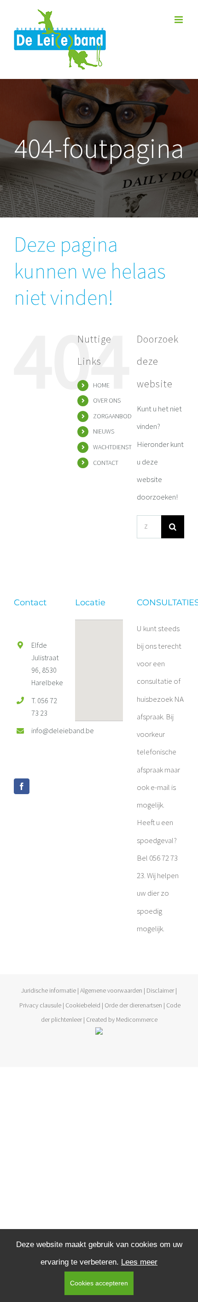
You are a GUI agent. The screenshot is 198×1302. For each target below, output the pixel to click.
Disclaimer (160, 990)
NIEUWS (103, 431)
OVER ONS (107, 400)
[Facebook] (21, 786)
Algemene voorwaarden (111, 990)
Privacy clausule (40, 1005)
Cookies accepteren (99, 1283)
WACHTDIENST (112, 447)
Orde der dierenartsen (133, 1005)
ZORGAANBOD (112, 416)
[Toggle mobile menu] (179, 19)
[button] (99, 665)
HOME (101, 385)
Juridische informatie (48, 990)
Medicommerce (136, 1019)
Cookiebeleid (82, 1005)
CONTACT (105, 462)
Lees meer (139, 1262)
